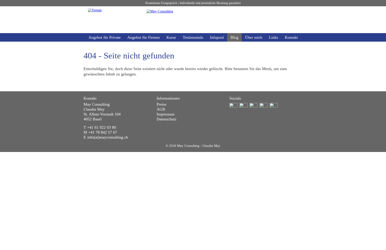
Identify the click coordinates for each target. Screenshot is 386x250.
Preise (161, 104)
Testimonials (193, 37)
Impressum (165, 114)
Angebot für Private (104, 37)
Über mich (253, 37)
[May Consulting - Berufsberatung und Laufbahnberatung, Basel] (193, 20)
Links (273, 37)
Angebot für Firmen (143, 37)
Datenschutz (166, 119)
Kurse (171, 37)
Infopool (217, 37)
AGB (161, 109)
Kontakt (291, 37)
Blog (234, 37)
